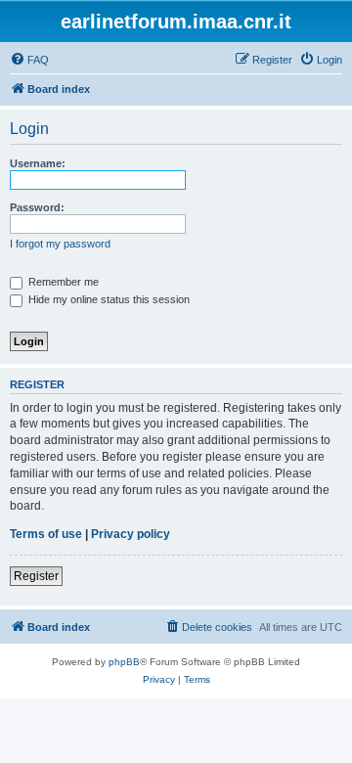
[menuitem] (29, 59)
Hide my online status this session (107, 299)
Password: (37, 207)
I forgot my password (60, 243)
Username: (38, 163)
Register (36, 576)
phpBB (124, 661)
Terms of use (46, 534)
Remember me (62, 282)
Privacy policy (130, 534)
